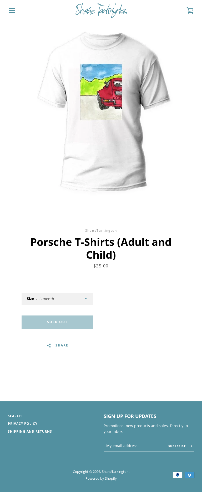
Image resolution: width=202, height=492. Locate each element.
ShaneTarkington (115, 471)
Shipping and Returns (30, 431)
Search (15, 416)
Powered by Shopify (101, 478)
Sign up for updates (130, 416)
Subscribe (177, 446)
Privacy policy (22, 423)
